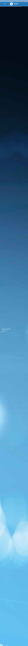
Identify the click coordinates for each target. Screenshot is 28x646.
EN (25, 1)
